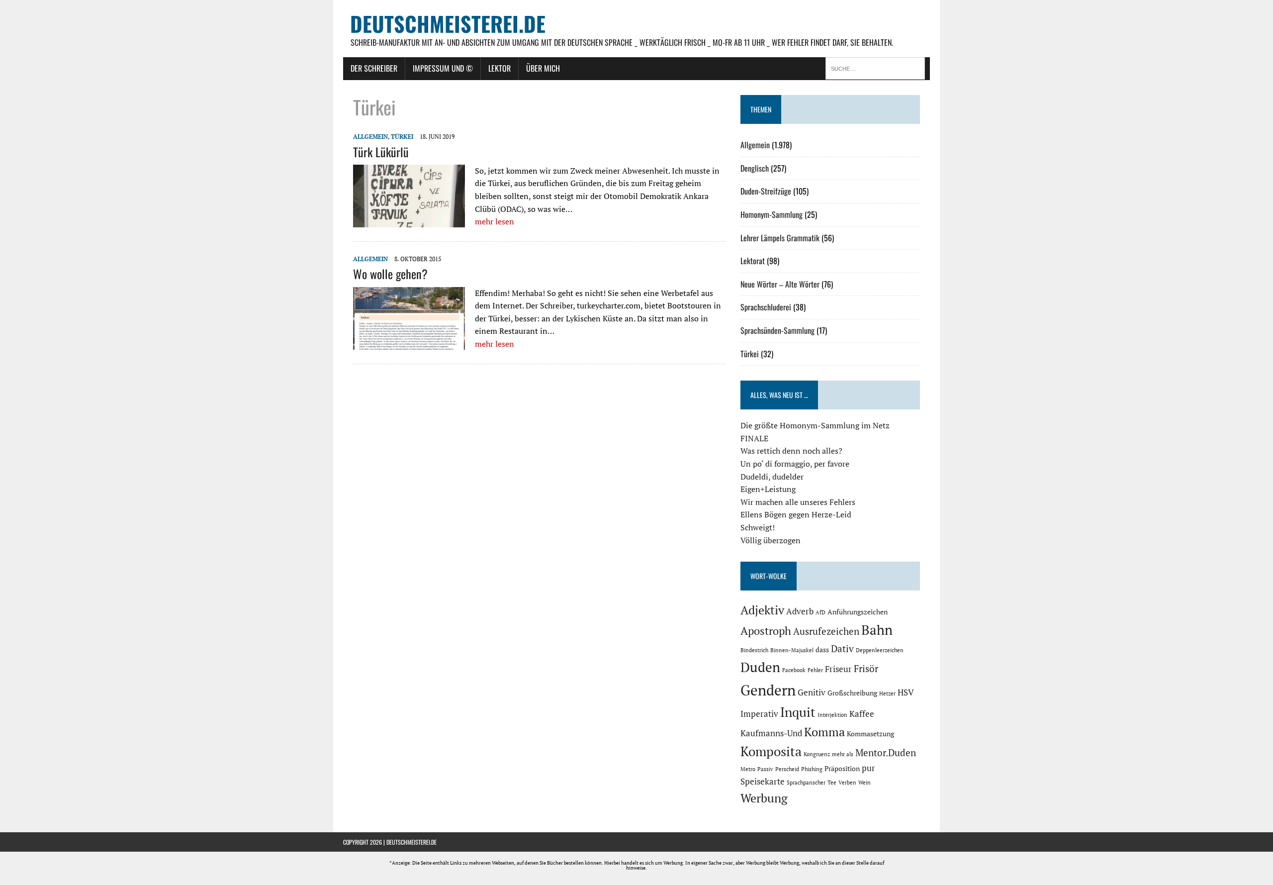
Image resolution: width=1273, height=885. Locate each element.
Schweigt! (757, 527)
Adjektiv (762, 610)
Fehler (815, 670)
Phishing (811, 769)
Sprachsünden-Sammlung (777, 330)
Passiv (765, 769)
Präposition (842, 768)
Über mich (543, 68)
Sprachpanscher (806, 782)
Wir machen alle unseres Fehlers (797, 501)
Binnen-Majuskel (792, 650)
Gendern (768, 690)
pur (868, 768)
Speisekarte (762, 781)
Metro (747, 769)
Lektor (499, 68)
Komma (824, 732)
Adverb (800, 611)
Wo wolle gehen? (390, 274)
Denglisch (754, 168)
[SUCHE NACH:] (877, 67)
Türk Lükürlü (381, 152)
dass (822, 649)
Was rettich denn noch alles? (791, 450)
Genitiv (811, 692)
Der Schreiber (374, 68)
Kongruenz (817, 754)
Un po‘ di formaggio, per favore (794, 463)
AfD (820, 612)
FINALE (754, 438)
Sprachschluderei (765, 307)
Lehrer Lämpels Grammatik (779, 238)
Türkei (402, 136)
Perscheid (787, 769)
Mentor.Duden (885, 752)
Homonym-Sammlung (771, 214)
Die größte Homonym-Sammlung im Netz (815, 425)
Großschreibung (852, 692)
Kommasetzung (870, 733)
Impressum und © (443, 68)
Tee (831, 782)
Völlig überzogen (770, 540)
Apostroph (765, 630)
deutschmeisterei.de (411, 842)
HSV (906, 692)
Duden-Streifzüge (765, 191)
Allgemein (370, 136)
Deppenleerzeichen (880, 650)
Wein (864, 782)
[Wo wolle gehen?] (409, 342)
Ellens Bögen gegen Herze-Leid (795, 514)
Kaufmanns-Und (771, 733)
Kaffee (861, 713)
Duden (760, 667)
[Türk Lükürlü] (409, 220)
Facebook (794, 670)
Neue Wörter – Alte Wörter (779, 284)
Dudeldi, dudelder (772, 476)
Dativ (842, 648)
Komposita (771, 751)
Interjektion (832, 714)
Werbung (764, 798)
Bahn (877, 630)
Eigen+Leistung (768, 489)
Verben (847, 782)
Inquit (798, 711)
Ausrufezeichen (826, 631)
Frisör (866, 668)
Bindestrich (754, 650)
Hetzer (887, 693)
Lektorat (752, 261)
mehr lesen (494, 221)
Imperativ (759, 713)
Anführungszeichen (857, 611)
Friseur (838, 669)
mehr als (842, 754)
